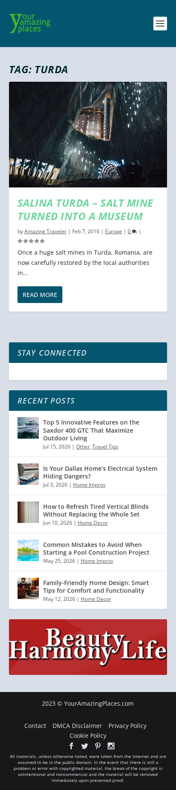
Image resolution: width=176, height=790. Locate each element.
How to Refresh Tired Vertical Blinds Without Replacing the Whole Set (96, 510)
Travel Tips (105, 446)
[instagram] (111, 745)
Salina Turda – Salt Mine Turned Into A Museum (85, 209)
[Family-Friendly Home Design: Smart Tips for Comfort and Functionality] (28, 588)
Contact (35, 726)
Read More (40, 295)
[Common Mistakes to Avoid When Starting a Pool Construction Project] (28, 550)
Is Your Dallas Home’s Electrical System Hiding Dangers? (100, 472)
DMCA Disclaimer (77, 726)
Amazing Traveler (45, 231)
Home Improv (89, 484)
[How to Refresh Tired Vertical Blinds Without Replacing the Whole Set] (28, 512)
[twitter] (84, 745)
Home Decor (93, 522)
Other (83, 446)
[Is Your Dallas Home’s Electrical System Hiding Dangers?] (28, 474)
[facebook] (71, 745)
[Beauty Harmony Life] (88, 672)
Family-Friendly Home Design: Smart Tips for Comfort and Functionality (96, 586)
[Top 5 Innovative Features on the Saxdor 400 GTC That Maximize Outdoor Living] (28, 428)
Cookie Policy (88, 735)
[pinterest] (97, 745)
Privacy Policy (128, 726)
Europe (113, 231)
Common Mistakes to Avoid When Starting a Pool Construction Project (96, 548)
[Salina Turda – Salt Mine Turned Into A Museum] (88, 134)
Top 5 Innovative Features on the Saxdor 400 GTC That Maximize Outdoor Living (91, 430)
